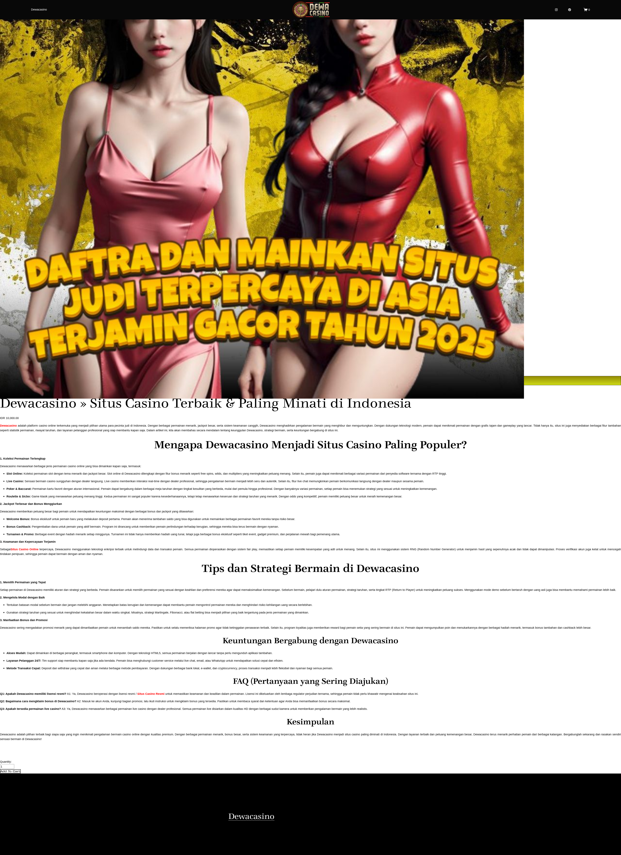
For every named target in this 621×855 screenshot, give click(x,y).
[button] (10, 771)
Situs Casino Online (25, 549)
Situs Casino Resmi (150, 694)
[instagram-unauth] (556, 9)
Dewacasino (39, 9)
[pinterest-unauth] (569, 9)
